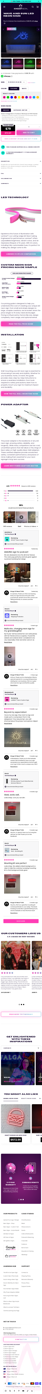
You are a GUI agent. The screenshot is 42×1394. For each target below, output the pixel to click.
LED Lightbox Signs (8, 1241)
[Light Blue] (34, 97)
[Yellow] (19, 97)
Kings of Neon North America (15, 1374)
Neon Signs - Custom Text (11, 1227)
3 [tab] (23, 1004)
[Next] (38, 29)
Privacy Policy (25, 1283)
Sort (19, 526)
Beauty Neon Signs (28, 1098)
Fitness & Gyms (25, 1227)
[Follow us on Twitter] (10, 1391)
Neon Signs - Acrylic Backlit (11, 1230)
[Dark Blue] (11, 97)
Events (23, 1230)
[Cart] (38, 7)
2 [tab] (21, 1004)
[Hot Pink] (4, 97)
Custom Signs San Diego (10, 1356)
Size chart (31, 82)
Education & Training (27, 1251)
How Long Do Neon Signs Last (10, 1297)
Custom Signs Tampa (10, 1363)
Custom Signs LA (8, 1348)
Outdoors (24, 1244)
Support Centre (25, 1286)
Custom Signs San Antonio (11, 1354)
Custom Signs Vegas (9, 1352)
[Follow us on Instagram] (5, 1391)
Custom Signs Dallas (9, 1359)
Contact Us (24, 1272)
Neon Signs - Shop (8, 1223)
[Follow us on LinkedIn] (32, 1391)
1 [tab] (19, 1004)
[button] (9, 517)
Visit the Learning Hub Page (11, 1310)
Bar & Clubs (24, 1247)
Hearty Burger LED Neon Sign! (16, 1135)
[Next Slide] (37, 517)
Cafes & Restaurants (27, 1234)
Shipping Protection (17, 617)
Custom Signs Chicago (10, 1350)
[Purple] (26, 97)
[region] (21, 517)
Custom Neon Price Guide (10, 1276)
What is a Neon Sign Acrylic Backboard (11, 1303)
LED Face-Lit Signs (8, 1237)
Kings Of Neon (36, 1386)
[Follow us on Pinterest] (19, 1391)
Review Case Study (13, 1081)
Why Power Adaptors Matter (11, 1292)
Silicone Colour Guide (9, 101)
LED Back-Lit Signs (8, 1234)
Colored (13, 88)
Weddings (24, 1254)
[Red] (15, 97)
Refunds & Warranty (27, 1279)
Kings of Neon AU (12, 1369)
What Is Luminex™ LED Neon (11, 1307)
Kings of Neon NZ (12, 1371)
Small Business (26, 1220)
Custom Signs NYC (8, 1346)
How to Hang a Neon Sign (10, 1279)
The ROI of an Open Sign (10, 1272)
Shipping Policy (26, 1276)
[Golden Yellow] (37, 97)
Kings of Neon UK (12, 1377)
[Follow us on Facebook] (14, 1391)
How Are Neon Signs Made (11, 1289)
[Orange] (22, 97)
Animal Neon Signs (10, 1098)
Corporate (24, 1241)
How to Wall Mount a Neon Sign (11, 1284)
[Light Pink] (30, 97)
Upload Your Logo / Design (11, 1220)
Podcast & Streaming (27, 1237)
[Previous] (3, 29)
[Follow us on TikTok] (27, 1391)
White (24, 88)
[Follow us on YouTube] (23, 1391)
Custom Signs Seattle (9, 1361)
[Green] (8, 97)
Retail (23, 1223)
